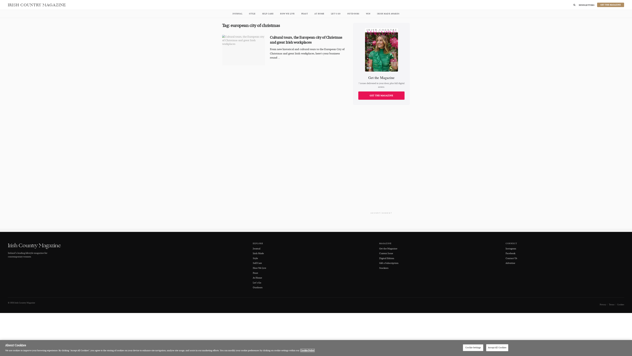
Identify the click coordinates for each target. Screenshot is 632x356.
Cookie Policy (307, 350)
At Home (319, 14)
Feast (304, 14)
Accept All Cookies (497, 347)
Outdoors (353, 14)
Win (368, 14)
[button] (574, 5)
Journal (238, 14)
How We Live (287, 14)
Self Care (268, 14)
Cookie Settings (473, 347)
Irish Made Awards (388, 14)
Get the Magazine (381, 95)
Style (252, 14)
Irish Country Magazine (37, 5)
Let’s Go (336, 14)
